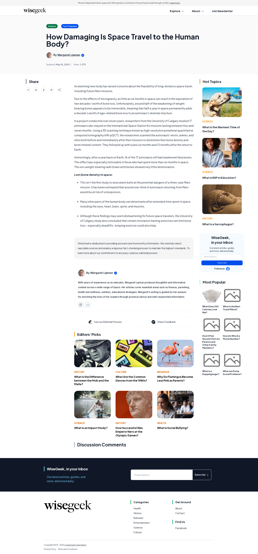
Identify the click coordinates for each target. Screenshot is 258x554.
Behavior (163, 371)
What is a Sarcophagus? (218, 224)
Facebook (181, 528)
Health (161, 423)
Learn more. (175, 3)
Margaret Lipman (69, 54)
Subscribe (222, 263)
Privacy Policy (50, 549)
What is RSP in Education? (219, 177)
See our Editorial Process (108, 321)
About (178, 508)
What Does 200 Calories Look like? (210, 309)
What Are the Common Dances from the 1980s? (131, 378)
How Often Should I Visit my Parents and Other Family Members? (211, 341)
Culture (121, 371)
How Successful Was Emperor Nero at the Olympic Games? (129, 431)
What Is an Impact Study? (91, 428)
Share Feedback (166, 321)
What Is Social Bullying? (172, 428)
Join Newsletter (222, 11)
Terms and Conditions (67, 549)
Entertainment (141, 522)
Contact (180, 513)
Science (79, 423)
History (79, 371)
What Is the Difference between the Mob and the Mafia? (91, 380)
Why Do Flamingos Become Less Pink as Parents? (175, 378)
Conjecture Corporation (75, 545)
